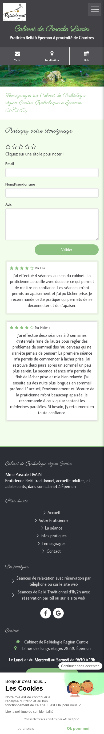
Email (9, 163)
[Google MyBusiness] (58, 613)
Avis (8, 204)
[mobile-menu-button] (94, 9)
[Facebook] (45, 613)
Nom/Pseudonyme (20, 184)
